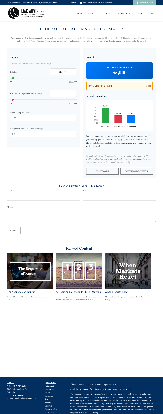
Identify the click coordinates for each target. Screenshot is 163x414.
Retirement (49, 386)
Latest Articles (51, 409)
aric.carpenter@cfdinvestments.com (97, 2)
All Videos (49, 412)
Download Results (136, 171)
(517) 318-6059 (70, 2)
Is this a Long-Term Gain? (20, 112)
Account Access (146, 2)
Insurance (49, 395)
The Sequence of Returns (21, 292)
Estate (47, 392)
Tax (46, 399)
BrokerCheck (128, 389)
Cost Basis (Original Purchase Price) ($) (26, 93)
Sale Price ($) (15, 71)
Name (9, 190)
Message (10, 207)
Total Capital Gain (119, 67)
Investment (49, 389)
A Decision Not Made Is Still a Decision (78, 292)
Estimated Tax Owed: (100, 85)
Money (48, 402)
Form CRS (113, 384)
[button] (79, 13)
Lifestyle (48, 405)
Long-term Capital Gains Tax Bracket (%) (27, 128)
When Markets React (116, 292)
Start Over (102, 171)
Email (85, 190)
